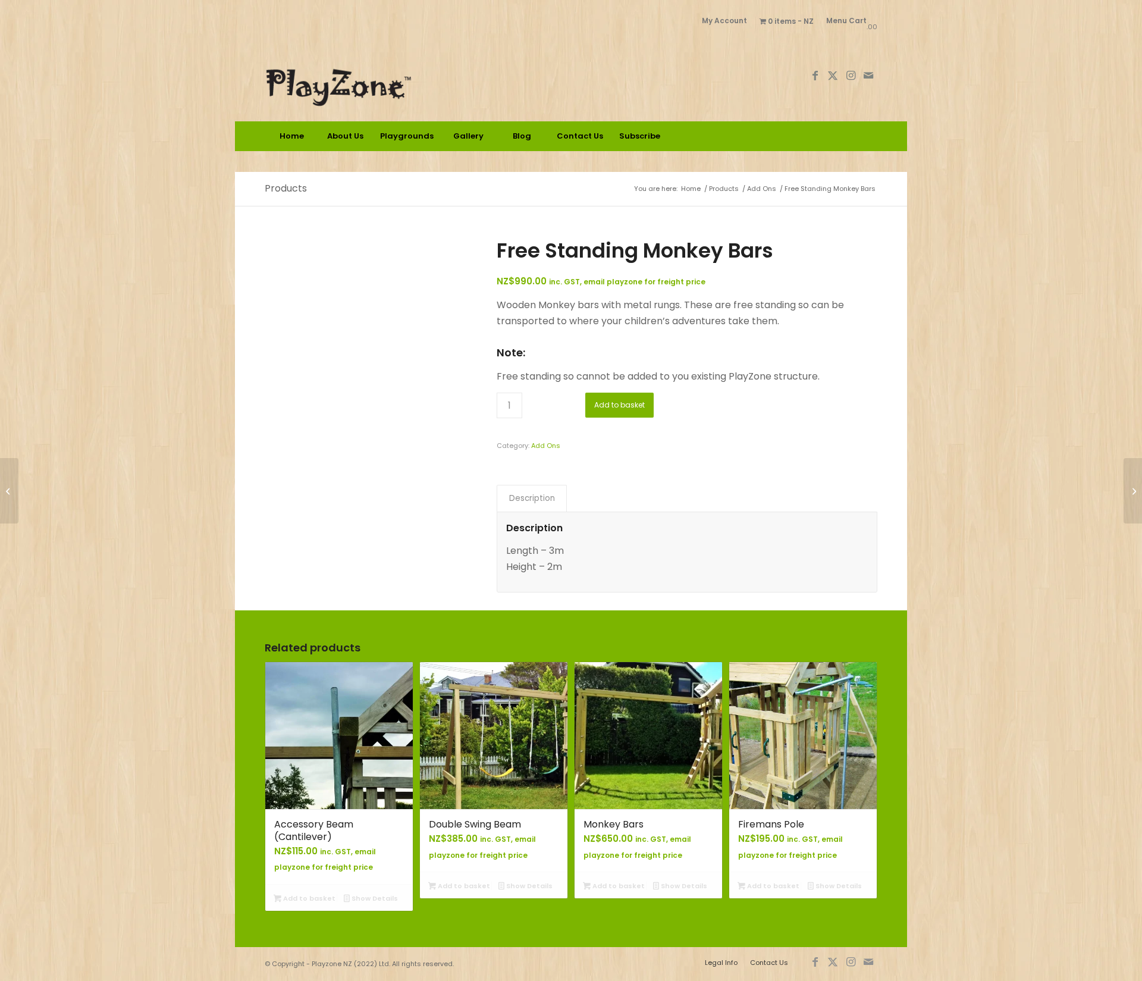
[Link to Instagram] (850, 75)
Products (286, 188)
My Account (724, 20)
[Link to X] (833, 75)
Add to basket (619, 405)
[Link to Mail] (868, 75)
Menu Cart (846, 20)
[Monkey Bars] (1133, 491)
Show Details (374, 898)
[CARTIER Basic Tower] (9, 491)
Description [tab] (532, 498)
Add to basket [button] (308, 898)
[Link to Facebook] (815, 75)
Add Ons (545, 445)
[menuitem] (725, 21)
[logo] (371, 75)
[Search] (850, 136)
